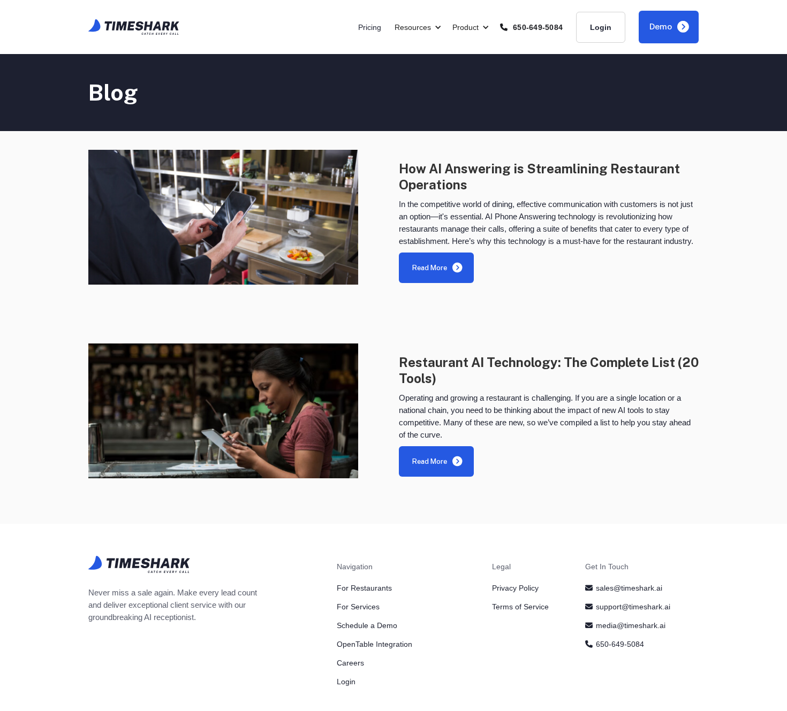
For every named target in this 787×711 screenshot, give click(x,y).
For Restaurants (364, 588)
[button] (423, 27)
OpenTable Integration (374, 644)
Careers (350, 663)
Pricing (369, 27)
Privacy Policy (515, 588)
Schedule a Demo (367, 625)
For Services (358, 606)
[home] (133, 26)
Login (600, 27)
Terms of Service (520, 606)
